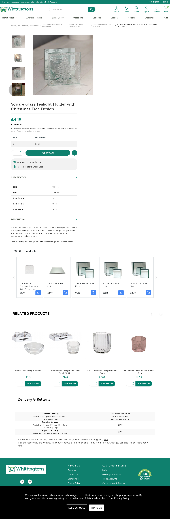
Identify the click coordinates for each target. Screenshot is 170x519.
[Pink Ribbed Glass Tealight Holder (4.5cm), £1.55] (139, 342)
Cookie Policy (74, 483)
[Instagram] (29, 481)
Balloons (97, 18)
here (106, 439)
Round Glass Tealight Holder (28, 370)
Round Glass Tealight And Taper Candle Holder (65, 371)
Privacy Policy (121, 498)
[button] (13, 277)
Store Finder (73, 479)
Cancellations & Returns (113, 483)
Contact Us (73, 474)
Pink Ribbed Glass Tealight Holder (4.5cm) (139, 371)
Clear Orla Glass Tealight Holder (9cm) (102, 371)
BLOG (165, 2)
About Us (72, 470)
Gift (166, 18)
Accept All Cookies (96, 508)
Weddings (149, 18)
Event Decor (57, 18)
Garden (114, 18)
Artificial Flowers (34, 18)
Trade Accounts (109, 479)
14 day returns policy (99, 442)
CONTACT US (154, 2)
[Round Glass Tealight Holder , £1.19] (28, 342)
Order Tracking (144, 484)
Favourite (141, 466)
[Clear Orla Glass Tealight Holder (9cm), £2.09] (102, 342)
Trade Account (51, 2)
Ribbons (131, 18)
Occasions (78, 18)
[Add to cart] (38, 292)
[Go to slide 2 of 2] (151, 314)
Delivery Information (112, 474)
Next (16, 89)
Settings (76, 508)
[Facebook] (22, 481)
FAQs (104, 470)
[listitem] (29, 277)
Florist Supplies (9, 18)
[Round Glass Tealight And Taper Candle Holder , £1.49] (65, 342)
